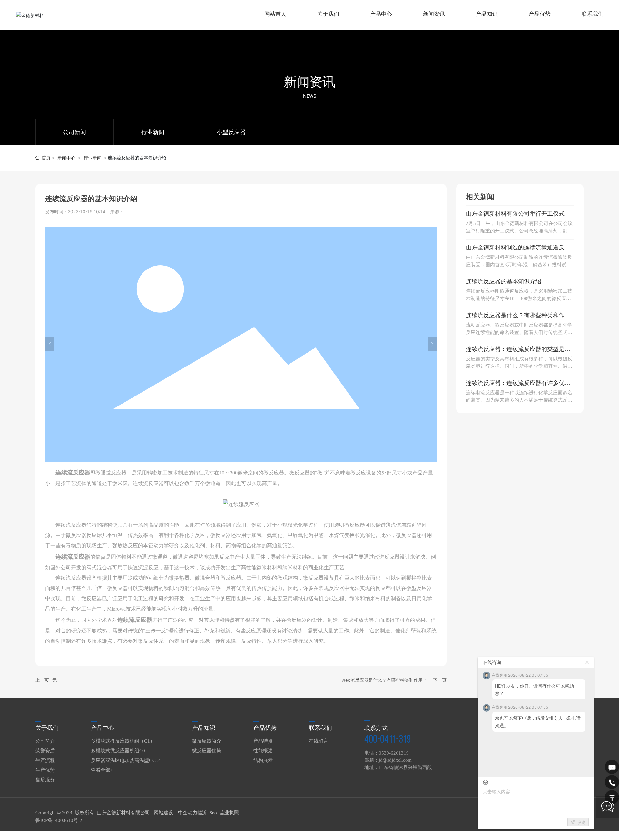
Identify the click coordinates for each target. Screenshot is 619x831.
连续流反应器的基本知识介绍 (503, 281)
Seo (213, 812)
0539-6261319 (394, 753)
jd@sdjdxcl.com (395, 760)
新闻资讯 (309, 82)
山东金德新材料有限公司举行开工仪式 (515, 213)
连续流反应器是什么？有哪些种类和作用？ (384, 680)
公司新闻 (74, 132)
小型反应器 (231, 132)
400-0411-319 (387, 740)
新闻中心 (66, 158)
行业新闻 (152, 132)
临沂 (202, 812)
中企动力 (187, 812)
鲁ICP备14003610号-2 (58, 820)
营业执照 (229, 812)
